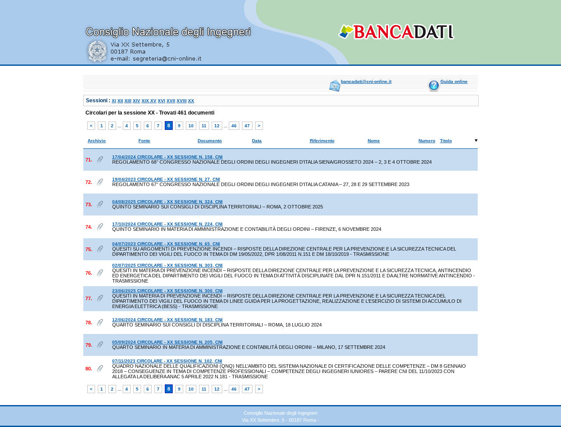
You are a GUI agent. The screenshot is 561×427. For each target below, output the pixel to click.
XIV (136, 100)
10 (191, 125)
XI (114, 100)
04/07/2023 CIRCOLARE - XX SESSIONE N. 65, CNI (166, 243)
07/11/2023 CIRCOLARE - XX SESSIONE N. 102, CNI (167, 361)
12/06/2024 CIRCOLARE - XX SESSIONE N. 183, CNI (167, 319)
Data (257, 140)
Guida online (454, 81)
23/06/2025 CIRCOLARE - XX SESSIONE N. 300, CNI (167, 290)
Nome (374, 140)
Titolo (446, 140)
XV (153, 100)
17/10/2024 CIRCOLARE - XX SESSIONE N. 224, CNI (167, 224)
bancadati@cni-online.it (366, 81)
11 (204, 125)
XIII (127, 100)
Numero (427, 140)
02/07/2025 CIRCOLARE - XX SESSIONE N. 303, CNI (167, 265)
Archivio (97, 140)
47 (247, 125)
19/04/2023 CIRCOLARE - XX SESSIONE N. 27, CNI (166, 179)
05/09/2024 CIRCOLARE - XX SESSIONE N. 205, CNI (167, 342)
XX (191, 100)
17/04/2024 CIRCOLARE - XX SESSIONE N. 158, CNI (167, 156)
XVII (171, 100)
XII (120, 100)
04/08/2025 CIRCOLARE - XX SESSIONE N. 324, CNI (167, 201)
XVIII (182, 100)
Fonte (144, 140)
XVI (161, 100)
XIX (146, 100)
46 (234, 125)
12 (217, 125)
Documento (210, 140)
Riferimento (322, 140)
